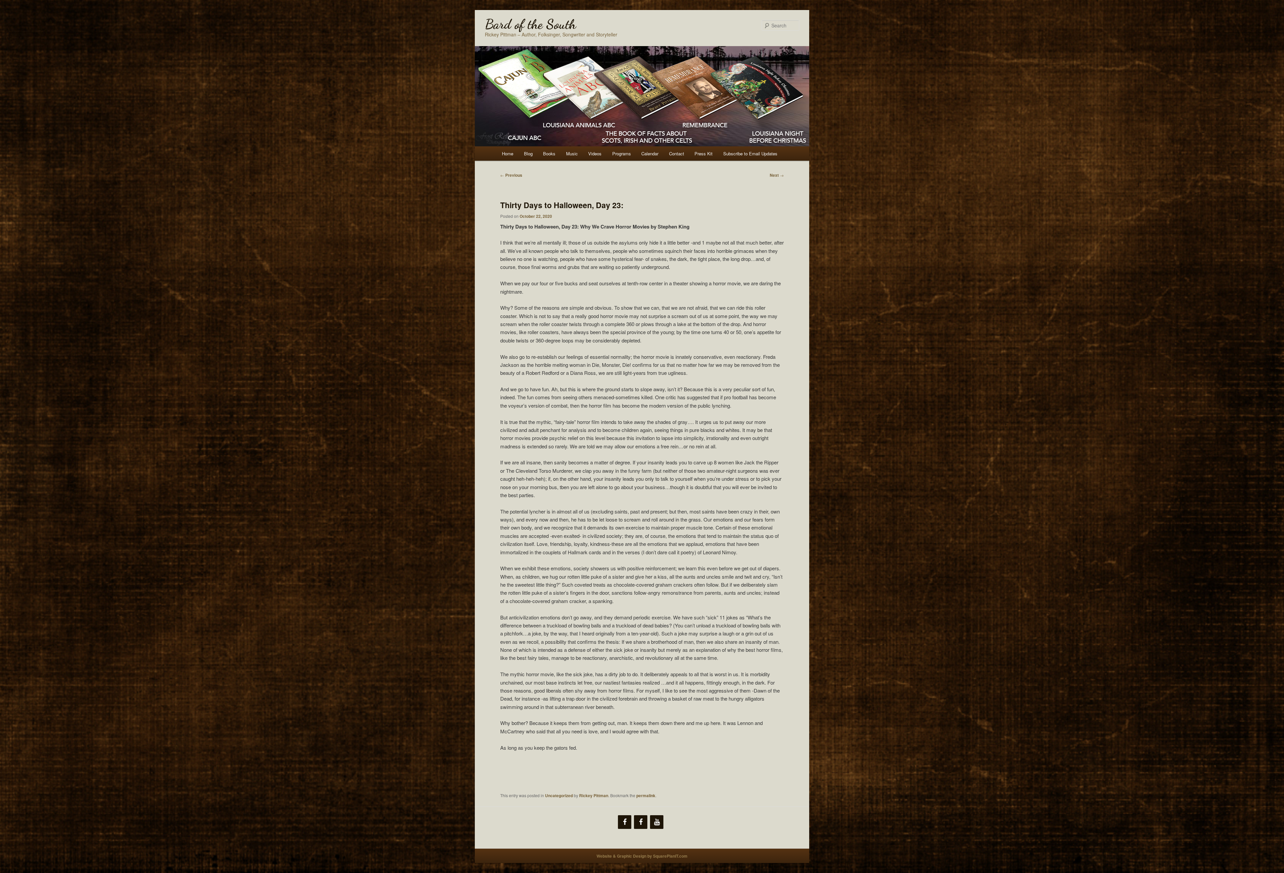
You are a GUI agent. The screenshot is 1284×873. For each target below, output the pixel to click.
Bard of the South (530, 24)
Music (572, 153)
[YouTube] (656, 822)
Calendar (649, 153)
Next (777, 175)
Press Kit (703, 153)
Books (549, 153)
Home (507, 153)
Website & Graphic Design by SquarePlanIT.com (642, 856)
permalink (645, 795)
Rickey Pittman (593, 795)
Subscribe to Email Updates (750, 153)
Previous (511, 175)
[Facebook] (624, 822)
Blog (528, 153)
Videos (595, 153)
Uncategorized (559, 795)
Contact (676, 153)
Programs (621, 153)
